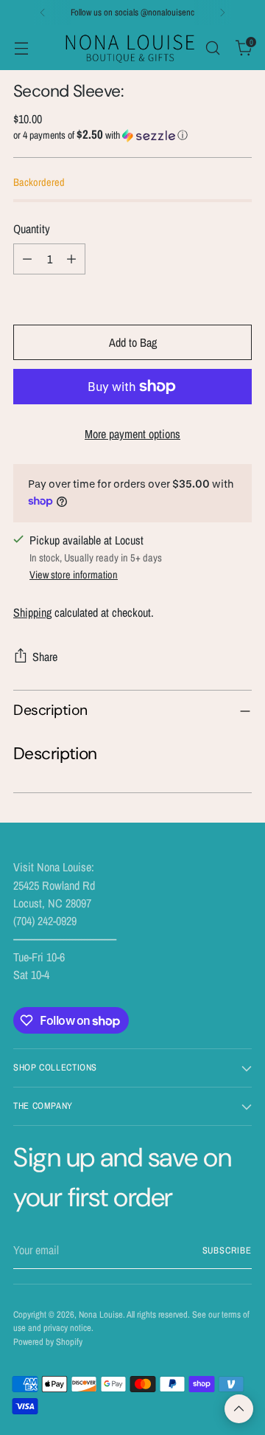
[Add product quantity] (71, 259)
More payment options (132, 434)
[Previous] (42, 12)
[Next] (222, 12)
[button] (132, 135)
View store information (73, 574)
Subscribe (227, 1250)
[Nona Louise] (130, 47)
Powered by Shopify (47, 1341)
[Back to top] (239, 1408)
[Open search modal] (212, 47)
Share (44, 657)
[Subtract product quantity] (27, 259)
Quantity (31, 229)
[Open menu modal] (21, 47)
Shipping (32, 612)
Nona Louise (101, 1314)
